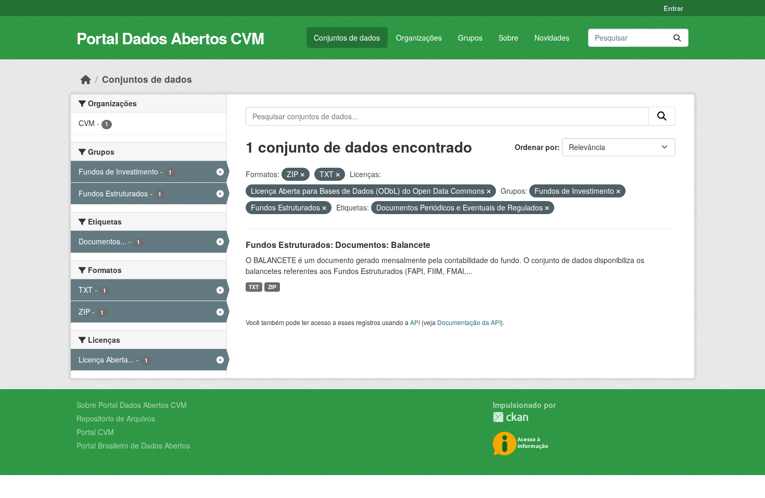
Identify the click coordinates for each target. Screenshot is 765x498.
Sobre (508, 37)
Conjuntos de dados (347, 37)
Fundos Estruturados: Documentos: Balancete (338, 245)
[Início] (86, 78)
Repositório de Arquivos (115, 418)
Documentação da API (469, 322)
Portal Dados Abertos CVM (170, 38)
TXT (254, 287)
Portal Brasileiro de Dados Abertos (133, 445)
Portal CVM (95, 432)
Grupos (470, 37)
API (415, 322)
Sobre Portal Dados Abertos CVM (131, 405)
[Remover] (302, 174)
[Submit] (677, 38)
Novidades (551, 37)
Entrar (673, 8)
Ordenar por (536, 147)
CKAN (510, 417)
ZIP (272, 287)
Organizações (419, 37)
